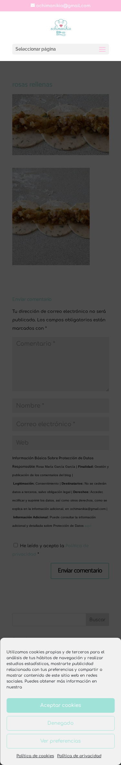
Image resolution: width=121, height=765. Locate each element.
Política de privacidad (79, 756)
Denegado (60, 723)
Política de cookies (35, 756)
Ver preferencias (60, 741)
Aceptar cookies (60, 705)
